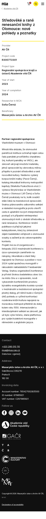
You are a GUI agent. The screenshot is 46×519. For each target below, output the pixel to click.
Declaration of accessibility (13, 505)
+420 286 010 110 (11, 346)
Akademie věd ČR (11, 9)
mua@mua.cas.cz (11, 350)
